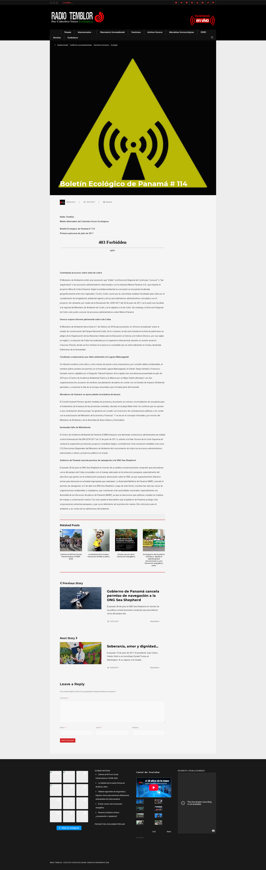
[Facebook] (176, 3)
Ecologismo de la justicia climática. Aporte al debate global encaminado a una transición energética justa (154, 560)
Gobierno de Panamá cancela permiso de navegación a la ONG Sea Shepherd (133, 595)
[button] (56, 777)
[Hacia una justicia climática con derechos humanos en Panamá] (140, 815)
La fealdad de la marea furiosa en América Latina (81, 3)
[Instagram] (192, 3)
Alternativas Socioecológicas (181, 32)
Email (99, 728)
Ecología (114, 45)
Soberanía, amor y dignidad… (132, 646)
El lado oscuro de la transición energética (126, 555)
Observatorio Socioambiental (112, 32)
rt (75, 202)
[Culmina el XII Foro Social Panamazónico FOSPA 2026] (71, 540)
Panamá (67, 32)
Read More (154, 621)
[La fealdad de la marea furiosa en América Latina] (99, 540)
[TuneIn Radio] (208, 3)
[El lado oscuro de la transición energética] (126, 540)
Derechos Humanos (101, 45)
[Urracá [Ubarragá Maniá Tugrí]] (158, 815)
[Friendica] (187, 3)
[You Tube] (197, 3)
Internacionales (84, 32)
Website (135, 728)
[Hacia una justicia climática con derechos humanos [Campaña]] (158, 808)
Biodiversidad (62, 45)
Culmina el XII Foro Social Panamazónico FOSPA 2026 (71, 556)
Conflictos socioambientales (81, 45)
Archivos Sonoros (155, 32)
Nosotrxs (57, 38)
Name (63, 728)
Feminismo (136, 32)
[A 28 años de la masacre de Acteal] (140, 801)
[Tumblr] (202, 3)
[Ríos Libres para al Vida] (140, 808)
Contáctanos (72, 38)
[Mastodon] (213, 3)
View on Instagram (70, 828)
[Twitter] (181, 3)
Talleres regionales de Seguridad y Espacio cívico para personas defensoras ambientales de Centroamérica (112, 795)
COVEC (203, 32)
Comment (64, 698)
